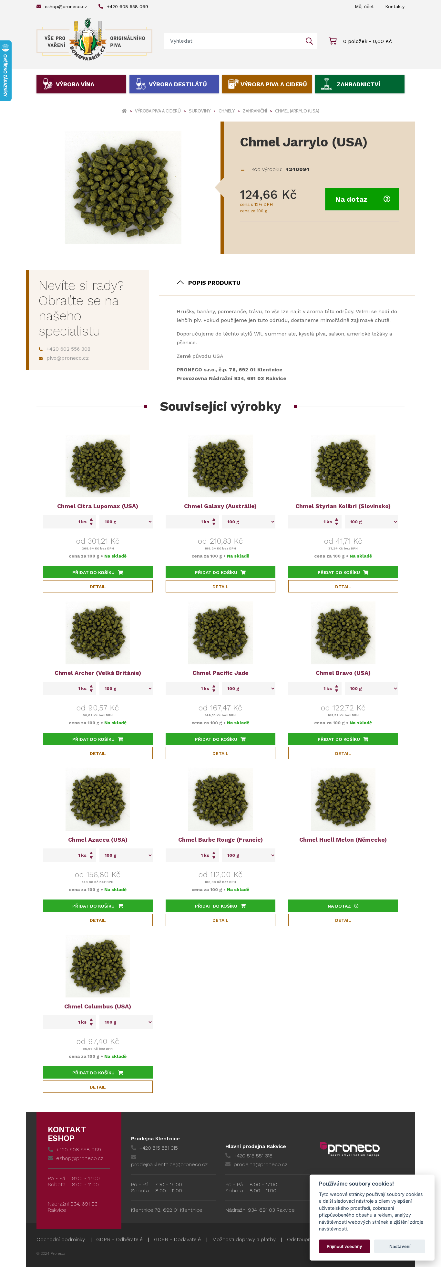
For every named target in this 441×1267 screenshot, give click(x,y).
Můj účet (364, 6)
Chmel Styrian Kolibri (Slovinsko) (343, 506)
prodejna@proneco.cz (260, 1164)
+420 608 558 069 (127, 6)
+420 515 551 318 (253, 1156)
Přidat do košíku (93, 572)
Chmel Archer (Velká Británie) (98, 672)
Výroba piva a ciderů (274, 84)
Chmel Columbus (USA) (97, 1006)
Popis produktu (214, 282)
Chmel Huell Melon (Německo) (343, 839)
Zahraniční (255, 111)
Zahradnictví (358, 84)
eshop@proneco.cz (66, 6)
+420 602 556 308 (68, 349)
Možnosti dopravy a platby (244, 1239)
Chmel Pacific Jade (220, 672)
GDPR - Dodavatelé (177, 1239)
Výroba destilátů (178, 84)
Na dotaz (351, 199)
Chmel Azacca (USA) (98, 839)
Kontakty (395, 6)
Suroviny (199, 111)
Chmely (227, 111)
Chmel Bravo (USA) (343, 672)
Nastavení (399, 1246)
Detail (98, 586)
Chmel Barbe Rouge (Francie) (220, 839)
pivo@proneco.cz (67, 358)
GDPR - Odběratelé (119, 1239)
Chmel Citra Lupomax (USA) (97, 506)
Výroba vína (75, 84)
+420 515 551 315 (158, 1148)
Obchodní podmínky (60, 1239)
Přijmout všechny (344, 1246)
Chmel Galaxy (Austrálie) (220, 506)
